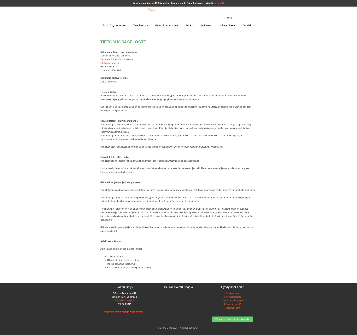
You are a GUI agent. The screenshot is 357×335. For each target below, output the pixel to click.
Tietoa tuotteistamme (232, 300)
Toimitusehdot (232, 293)
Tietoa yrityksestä (232, 304)
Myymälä (219, 3)
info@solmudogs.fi (109, 63)
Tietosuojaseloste (232, 297)
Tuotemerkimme (232, 308)
